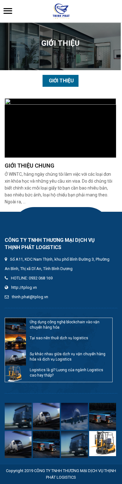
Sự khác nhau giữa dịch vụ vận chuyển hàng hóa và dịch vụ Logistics (67, 357)
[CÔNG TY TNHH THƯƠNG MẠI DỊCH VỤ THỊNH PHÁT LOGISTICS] (61, 11)
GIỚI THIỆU (61, 81)
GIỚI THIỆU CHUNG (29, 165)
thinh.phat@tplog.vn (30, 296)
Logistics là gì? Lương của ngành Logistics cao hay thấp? (66, 372)
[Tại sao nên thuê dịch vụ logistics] (16, 342)
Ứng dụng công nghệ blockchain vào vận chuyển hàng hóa (64, 325)
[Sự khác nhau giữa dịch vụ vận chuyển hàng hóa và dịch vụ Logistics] (16, 358)
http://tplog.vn (24, 287)
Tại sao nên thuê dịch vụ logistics (59, 338)
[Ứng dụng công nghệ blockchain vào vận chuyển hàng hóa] (16, 326)
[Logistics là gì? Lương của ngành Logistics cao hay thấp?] (16, 374)
